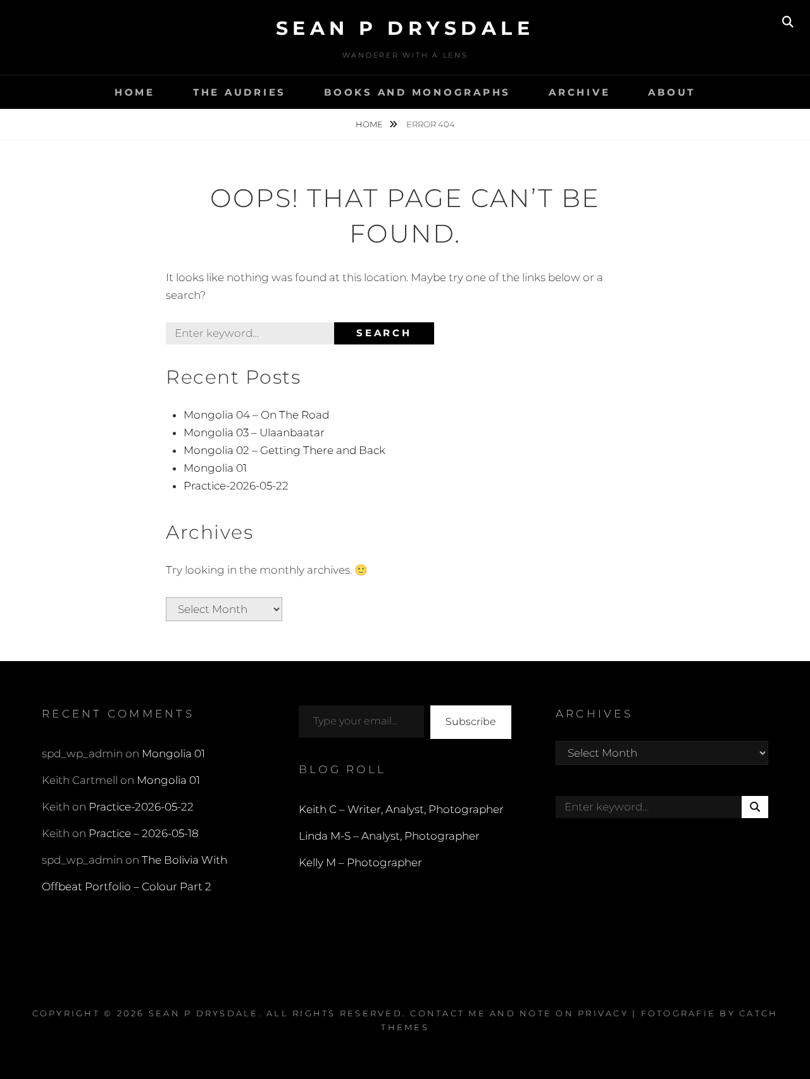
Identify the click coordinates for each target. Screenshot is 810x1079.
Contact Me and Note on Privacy (519, 1013)
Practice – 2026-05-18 (144, 833)
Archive (579, 92)
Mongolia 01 (215, 468)
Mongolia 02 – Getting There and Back (284, 450)
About (671, 92)
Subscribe (471, 722)
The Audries (239, 92)
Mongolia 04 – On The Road (256, 414)
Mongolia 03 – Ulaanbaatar (254, 432)
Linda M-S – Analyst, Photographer (389, 836)
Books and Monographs (417, 92)
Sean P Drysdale (405, 28)
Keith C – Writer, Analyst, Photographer (401, 809)
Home (135, 92)
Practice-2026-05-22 (236, 485)
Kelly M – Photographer (360, 862)
